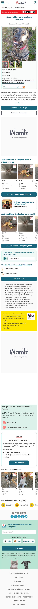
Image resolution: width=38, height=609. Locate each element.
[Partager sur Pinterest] (25, 516)
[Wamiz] (22, 2)
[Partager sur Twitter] (15, 516)
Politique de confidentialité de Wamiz (14, 555)
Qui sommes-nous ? (19, 573)
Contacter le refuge (19, 108)
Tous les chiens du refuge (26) (19, 194)
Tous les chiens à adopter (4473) (19, 246)
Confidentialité (19, 585)
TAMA (21, 181)
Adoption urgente (10, 273)
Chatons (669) (24, 505)
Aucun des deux (28, 541)
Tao (3, 489)
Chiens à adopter (19, 7)
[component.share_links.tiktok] (22, 516)
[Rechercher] (7, 2)
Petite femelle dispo (11, 269)
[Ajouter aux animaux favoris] (33, 28)
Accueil (5, 7)
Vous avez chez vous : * (19, 537)
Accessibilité (19, 601)
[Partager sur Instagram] (19, 516)
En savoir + (5, 418)
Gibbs (4, 181)
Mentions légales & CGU (19, 589)
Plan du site (19, 605)
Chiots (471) (10, 505)
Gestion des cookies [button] (19, 593)
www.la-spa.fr (11, 423)
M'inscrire (19, 548)
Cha (20, 489)
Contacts (19, 581)
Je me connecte (19, 463)
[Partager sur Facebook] (12, 516)
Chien (10, 7)
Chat (18, 541)
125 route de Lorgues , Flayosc (17, 427)
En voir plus (19, 279)
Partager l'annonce (19, 113)
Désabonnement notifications (19, 597)
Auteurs (19, 577)
